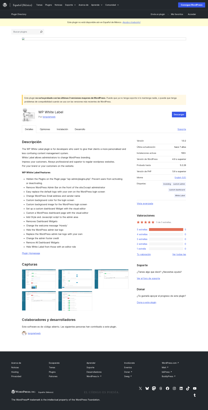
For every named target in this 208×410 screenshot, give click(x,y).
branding (167, 184)
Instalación (62, 129)
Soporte (182, 129)
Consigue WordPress (191, 5)
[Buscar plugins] (41, 32)
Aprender (91, 363)
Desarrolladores (94, 372)
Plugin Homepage (31, 253)
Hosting (15, 372)
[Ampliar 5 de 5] (88, 294)
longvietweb (49, 116)
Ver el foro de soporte (148, 278)
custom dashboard (177, 190)
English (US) (180, 177)
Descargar (179, 114)
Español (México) (45, 392)
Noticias (15, 367)
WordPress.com (170, 363)
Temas (52, 367)
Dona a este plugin (146, 302)
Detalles (29, 129)
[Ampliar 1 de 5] (52, 273)
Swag (128, 376)
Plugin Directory (18, 14)
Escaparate (54, 363)
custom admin (179, 184)
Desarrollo (80, 129)
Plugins (52, 372)
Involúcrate (129, 363)
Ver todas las (179, 254)
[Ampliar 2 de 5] (88, 273)
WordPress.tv (94, 376)
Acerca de (16, 363)
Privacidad (16, 376)
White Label (180, 195)
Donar (128, 372)
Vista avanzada (145, 203)
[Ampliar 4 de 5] (52, 294)
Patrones (53, 376)
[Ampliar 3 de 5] (124, 273)
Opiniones (45, 129)
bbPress (167, 372)
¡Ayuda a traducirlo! (131, 22)
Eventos (128, 367)
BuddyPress (169, 376)
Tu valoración (144, 254)
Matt (165, 367)
